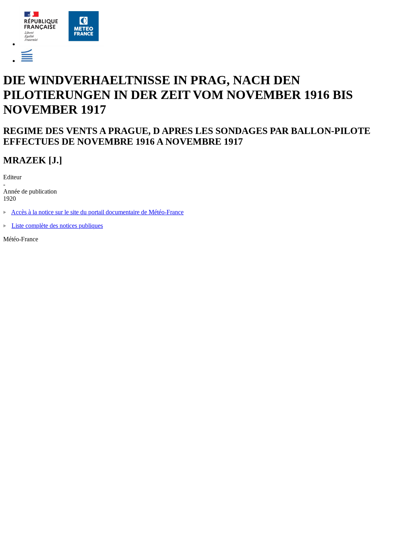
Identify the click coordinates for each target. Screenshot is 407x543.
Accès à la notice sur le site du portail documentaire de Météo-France (97, 212)
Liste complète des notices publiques (57, 225)
